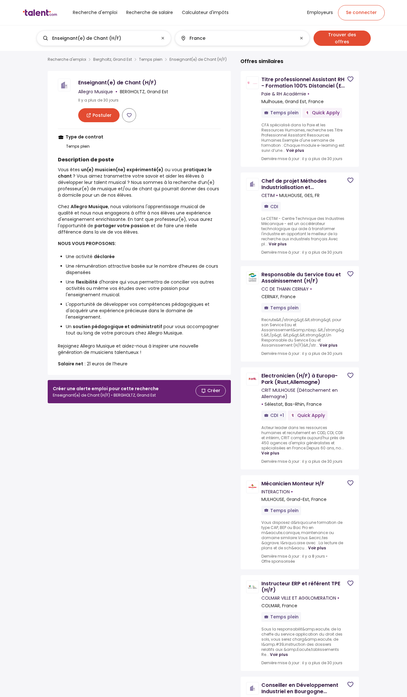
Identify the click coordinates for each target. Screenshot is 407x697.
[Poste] (98, 38)
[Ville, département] (236, 38)
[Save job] (129, 115)
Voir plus (295, 150)
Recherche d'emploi (67, 59)
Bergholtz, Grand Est (112, 59)
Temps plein (150, 59)
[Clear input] (163, 38)
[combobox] (103, 38)
